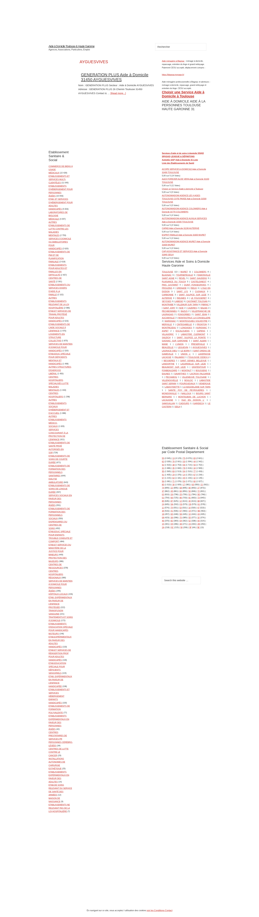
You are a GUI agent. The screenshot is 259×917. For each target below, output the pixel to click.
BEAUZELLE (167, 347)
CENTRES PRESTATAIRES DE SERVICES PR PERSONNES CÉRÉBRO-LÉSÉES (61, 739)
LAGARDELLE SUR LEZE (193, 364)
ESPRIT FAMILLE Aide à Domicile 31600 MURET (184, 235)
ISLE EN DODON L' (193, 400)
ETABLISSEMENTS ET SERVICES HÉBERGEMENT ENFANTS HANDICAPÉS (59, 696)
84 (181, 491)
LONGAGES (186, 328)
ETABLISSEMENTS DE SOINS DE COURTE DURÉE (59, 459)
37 (163, 491)
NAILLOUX (186, 393)
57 (163, 478)
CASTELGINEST (198, 281)
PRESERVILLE (198, 344)
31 (163, 468)
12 (181, 501)
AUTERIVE (167, 298)
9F (190, 527)
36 (172, 517)
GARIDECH (198, 403)
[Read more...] (118, 93)
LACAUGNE (167, 400)
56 (163, 481)
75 (184, 458)
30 (173, 484)
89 (163, 501)
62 (163, 461)
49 (184, 478)
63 (193, 484)
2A (163, 527)
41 (172, 511)
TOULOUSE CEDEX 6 (198, 357)
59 (163, 458)
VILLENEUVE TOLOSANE (194, 377)
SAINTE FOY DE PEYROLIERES (186, 390)
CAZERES (192, 308)
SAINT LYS (182, 291)
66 (172, 498)
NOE (181, 308)
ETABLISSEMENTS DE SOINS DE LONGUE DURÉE (59, 488)
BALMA (204, 308)
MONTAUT (187, 370)
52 (190, 521)
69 (194, 458)
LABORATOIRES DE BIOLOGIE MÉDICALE (58, 215)
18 (163, 514)
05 (198, 521)
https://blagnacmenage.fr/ (173, 74)
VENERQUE (204, 383)
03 (181, 504)
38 (173, 465)
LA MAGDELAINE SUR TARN (196, 387)
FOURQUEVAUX (187, 383)
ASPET (165, 331)
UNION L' (186, 354)
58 (181, 514)
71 (173, 481)
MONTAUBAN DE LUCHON (192, 397)
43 (198, 514)
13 (173, 458)
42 (194, 478)
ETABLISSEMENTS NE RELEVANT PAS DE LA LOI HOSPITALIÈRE (59, 808)
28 (190, 504)
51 (190, 494)
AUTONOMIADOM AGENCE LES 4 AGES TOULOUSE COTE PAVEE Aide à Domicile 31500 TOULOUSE (184, 198)
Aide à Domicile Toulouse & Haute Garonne (71, 46)
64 (173, 478)
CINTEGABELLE (184, 324)
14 (184, 475)
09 (172, 524)
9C (172, 527)
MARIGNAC (170, 321)
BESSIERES (169, 360)
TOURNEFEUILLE (184, 275)
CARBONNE (167, 295)
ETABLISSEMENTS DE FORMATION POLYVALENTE (59, 709)
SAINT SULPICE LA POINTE (191, 337)
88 (198, 501)
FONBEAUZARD (169, 370)
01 (163, 498)
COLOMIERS (200, 272)
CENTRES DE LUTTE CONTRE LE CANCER (59, 752)
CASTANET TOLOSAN (197, 301)
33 (184, 461)
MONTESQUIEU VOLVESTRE (193, 321)
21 (202, 484)
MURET (184, 272)
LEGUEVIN (183, 347)
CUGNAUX (200, 291)
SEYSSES (166, 301)
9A (172, 504)
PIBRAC (205, 304)
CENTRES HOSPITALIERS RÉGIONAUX (56, 574)
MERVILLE (167, 324)
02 (163, 494)
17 (184, 484)
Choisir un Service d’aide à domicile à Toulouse (182, 189)
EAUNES (166, 374)
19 (190, 511)
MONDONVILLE (169, 393)
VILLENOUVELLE (170, 380)
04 (181, 521)
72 (198, 491)
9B (198, 511)
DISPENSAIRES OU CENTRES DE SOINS (58, 525)
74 (163, 488)
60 (194, 481)
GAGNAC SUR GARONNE (175, 341)
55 (190, 517)
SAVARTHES (180, 374)
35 (173, 468)
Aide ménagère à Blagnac (173, 61)
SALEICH (166, 337)
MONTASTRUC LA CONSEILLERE (194, 318)
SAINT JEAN (201, 314)
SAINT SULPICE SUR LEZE (192, 295)
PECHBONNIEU (169, 311)
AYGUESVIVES (200, 347)
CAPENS (201, 331)
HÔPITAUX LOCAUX (58, 594)
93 (194, 465)
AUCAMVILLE (168, 318)
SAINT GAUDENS (198, 278)
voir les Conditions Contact (159, 910)
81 (190, 498)
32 (198, 517)
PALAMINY (180, 357)
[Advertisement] (129, 19)
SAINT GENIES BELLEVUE (193, 360)
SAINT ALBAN (200, 341)
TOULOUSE (167, 272)
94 (184, 471)
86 (181, 498)
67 (194, 475)
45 (172, 491)
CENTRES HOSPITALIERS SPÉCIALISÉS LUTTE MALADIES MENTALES (59, 383)
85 (163, 484)
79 (172, 508)
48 (181, 524)
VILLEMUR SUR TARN (187, 304)
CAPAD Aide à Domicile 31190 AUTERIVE (180, 228)
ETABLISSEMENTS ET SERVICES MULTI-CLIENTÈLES (59, 179)
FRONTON (202, 324)
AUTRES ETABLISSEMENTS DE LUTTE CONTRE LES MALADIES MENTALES (59, 229)
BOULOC (188, 380)
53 (181, 508)
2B (198, 524)
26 (172, 494)
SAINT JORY (169, 308)
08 (163, 517)
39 (163, 511)
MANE (165, 344)
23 (190, 524)
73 (198, 498)
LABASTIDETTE (172, 387)
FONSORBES (184, 314)
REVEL (182, 278)
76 (173, 461)
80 (190, 488)
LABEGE (179, 301)
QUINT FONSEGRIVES (195, 285)
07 (181, 511)
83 (173, 471)
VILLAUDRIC (168, 334)
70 (181, 517)
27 (198, 488)
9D (198, 494)
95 (163, 471)
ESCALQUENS (183, 331)
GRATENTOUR (199, 367)
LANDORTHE (168, 364)
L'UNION (179, 344)
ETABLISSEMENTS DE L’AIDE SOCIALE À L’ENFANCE (59, 327)
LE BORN (185, 351)
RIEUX (194, 288)
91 (163, 475)
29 (173, 475)
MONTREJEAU (169, 328)
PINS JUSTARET (170, 285)
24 (163, 504)
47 (198, 508)
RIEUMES (181, 298)
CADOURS (184, 403)
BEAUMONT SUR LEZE (174, 367)
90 (181, 527)
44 (194, 461)
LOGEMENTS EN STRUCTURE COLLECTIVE (57, 337)
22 (172, 488)
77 (194, 471)
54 (184, 481)
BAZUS (184, 311)
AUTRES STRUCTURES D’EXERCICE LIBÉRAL (60, 370)
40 (190, 501)
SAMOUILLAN (168, 403)
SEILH (177, 407)
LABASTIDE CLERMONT (193, 334)
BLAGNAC (167, 275)
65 (172, 514)
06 (184, 465)
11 (163, 508)
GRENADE (181, 288)
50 (190, 491)
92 (163, 465)
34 (194, 468)
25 (181, 494)
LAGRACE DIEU (169, 351)
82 (172, 521)
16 (189, 508)
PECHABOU (171, 377)
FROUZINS (167, 288)
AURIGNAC (201, 328)
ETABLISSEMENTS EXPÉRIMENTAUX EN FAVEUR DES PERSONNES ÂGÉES (59, 722)
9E (198, 527)
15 (163, 524)
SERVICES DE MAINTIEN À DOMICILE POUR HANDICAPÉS (60, 347)
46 (163, 521)
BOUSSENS (201, 370)
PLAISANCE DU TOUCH (174, 281)
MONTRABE (167, 304)
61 (199, 504)
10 (190, 514)
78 (184, 468)
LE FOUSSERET (199, 298)
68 (181, 488)
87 (172, 501)
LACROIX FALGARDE (200, 374)
